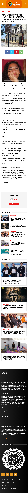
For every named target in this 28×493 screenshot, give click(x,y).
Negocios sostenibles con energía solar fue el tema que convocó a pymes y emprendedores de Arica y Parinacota (17, 235)
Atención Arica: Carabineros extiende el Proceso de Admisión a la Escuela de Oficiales (18, 227)
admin (15, 199)
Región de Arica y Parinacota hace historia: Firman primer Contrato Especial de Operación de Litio (18, 218)
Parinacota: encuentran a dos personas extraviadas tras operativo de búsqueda (13, 383)
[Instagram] (12, 204)
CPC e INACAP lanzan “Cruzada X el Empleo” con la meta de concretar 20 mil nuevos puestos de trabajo (14, 389)
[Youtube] (18, 204)
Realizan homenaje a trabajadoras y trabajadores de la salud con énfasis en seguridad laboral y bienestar (13, 420)
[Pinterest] (16, 52)
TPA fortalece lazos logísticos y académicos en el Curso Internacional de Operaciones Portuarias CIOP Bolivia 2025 (14, 430)
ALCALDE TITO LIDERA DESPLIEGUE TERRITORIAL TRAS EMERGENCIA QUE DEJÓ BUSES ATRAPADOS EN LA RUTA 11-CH (14, 386)
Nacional (8, 11)
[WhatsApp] (21, 52)
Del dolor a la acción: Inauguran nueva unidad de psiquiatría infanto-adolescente (13, 427)
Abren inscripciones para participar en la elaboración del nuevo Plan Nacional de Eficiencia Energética (17, 252)
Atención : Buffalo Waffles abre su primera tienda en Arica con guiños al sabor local (13, 434)
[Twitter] (12, 52)
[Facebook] (7, 52)
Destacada (13, 215)
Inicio (2, 11)
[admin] (12, 199)
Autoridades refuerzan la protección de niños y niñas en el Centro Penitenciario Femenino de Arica (17, 244)
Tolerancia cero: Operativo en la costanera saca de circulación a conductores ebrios (13, 424)
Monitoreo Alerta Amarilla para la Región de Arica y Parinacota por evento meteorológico (13, 376)
